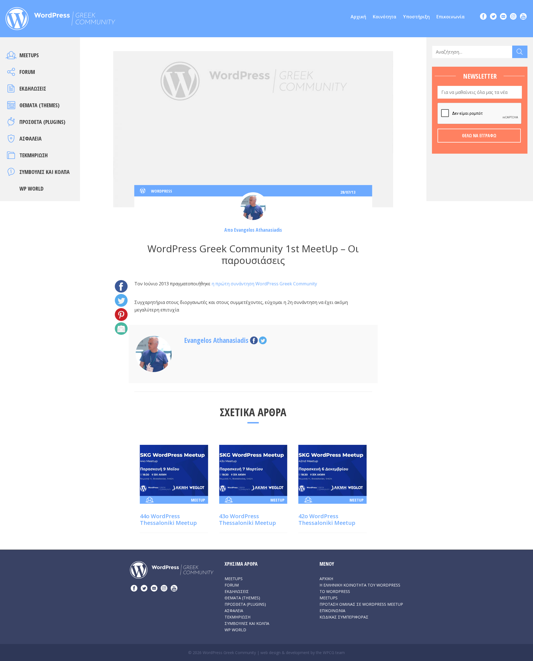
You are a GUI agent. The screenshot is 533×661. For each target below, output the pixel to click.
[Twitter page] (493, 17)
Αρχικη (326, 578)
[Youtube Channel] (523, 17)
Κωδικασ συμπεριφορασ (344, 617)
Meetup (198, 500)
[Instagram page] (513, 17)
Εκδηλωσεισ (32, 88)
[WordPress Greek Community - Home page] (60, 17)
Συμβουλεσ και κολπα (44, 172)
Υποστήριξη (416, 17)
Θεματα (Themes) (39, 105)
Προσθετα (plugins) (42, 122)
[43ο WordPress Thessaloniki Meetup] (253, 470)
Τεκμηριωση (33, 155)
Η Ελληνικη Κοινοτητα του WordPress (360, 585)
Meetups (29, 55)
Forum (27, 72)
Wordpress (161, 191)
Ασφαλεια (30, 138)
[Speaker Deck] (503, 17)
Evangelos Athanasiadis (258, 229)
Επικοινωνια (332, 610)
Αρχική (358, 17)
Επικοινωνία (450, 17)
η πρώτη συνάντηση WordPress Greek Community (263, 284)
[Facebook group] (483, 17)
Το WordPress (335, 591)
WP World (31, 188)
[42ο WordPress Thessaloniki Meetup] (332, 470)
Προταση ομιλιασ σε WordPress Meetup (361, 604)
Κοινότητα (384, 17)
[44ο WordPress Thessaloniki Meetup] (174, 470)
